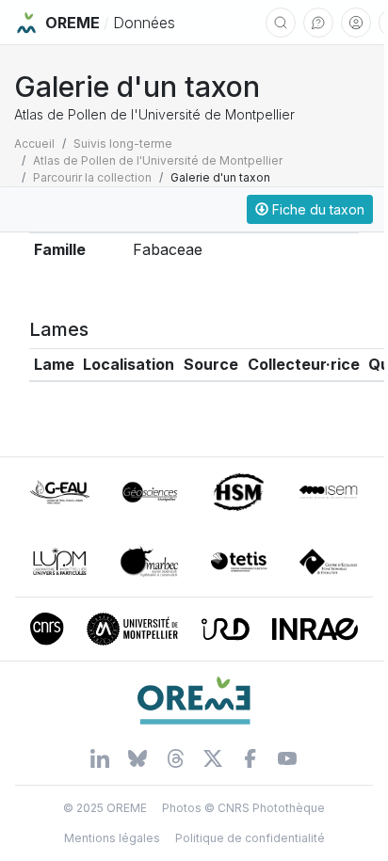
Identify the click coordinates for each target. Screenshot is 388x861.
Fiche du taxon (316, 209)
